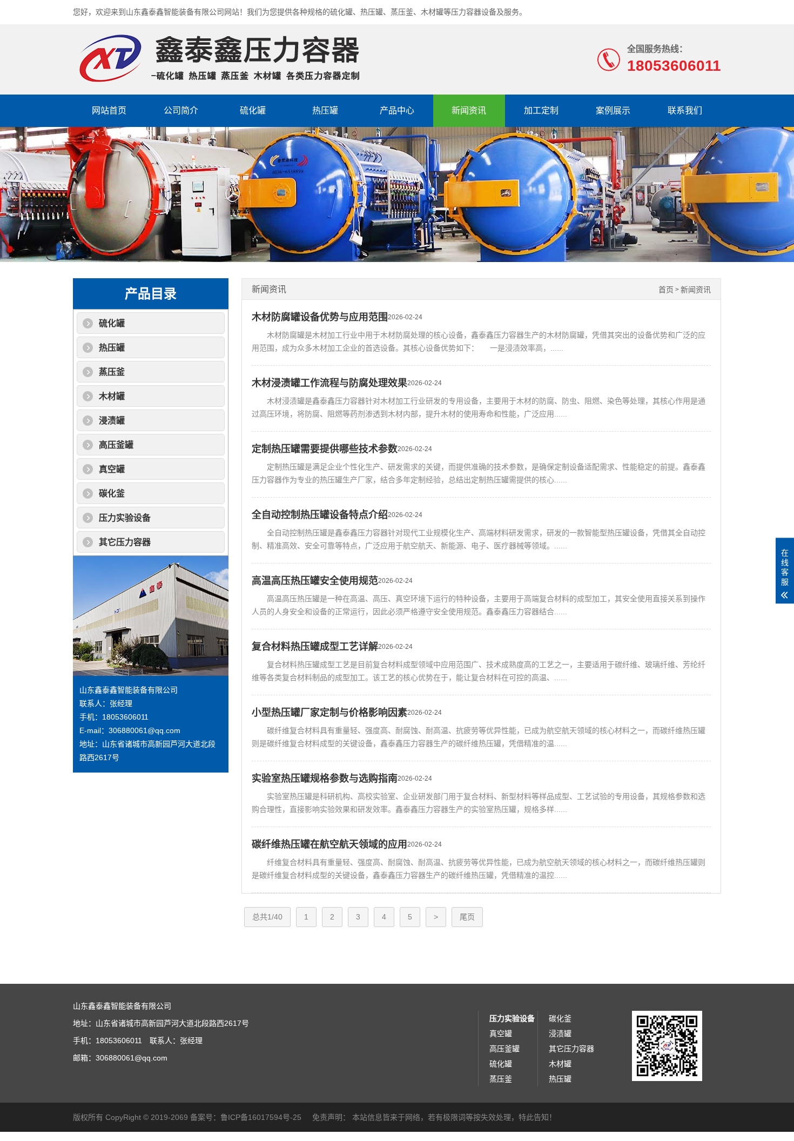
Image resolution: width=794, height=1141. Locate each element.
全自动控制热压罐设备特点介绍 (320, 514)
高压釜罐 (116, 444)
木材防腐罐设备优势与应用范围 (320, 317)
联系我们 (685, 110)
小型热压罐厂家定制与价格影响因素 (329, 712)
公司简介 (181, 110)
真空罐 (112, 469)
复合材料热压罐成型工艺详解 (315, 646)
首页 (666, 290)
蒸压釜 (112, 372)
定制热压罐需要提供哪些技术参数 (325, 449)
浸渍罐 (112, 420)
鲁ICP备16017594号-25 (260, 1117)
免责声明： (331, 1117)
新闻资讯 (469, 110)
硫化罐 (253, 110)
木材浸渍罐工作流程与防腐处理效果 (329, 383)
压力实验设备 (125, 517)
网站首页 (109, 110)
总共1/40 (267, 916)
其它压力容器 (125, 542)
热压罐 (325, 110)
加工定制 (541, 110)
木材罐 (112, 396)
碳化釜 (112, 493)
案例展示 (613, 110)
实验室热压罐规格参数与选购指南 (325, 778)
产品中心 (397, 110)
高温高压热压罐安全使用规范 (315, 580)
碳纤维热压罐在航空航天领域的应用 (329, 844)
